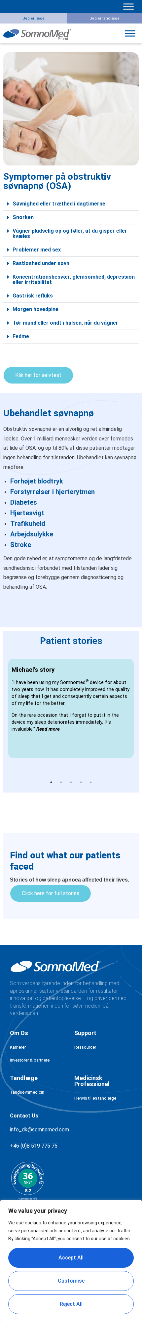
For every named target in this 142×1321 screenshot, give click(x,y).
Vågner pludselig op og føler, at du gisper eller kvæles (70, 233)
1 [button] (51, 782)
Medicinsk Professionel (92, 1080)
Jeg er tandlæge (105, 18)
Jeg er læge (34, 18)
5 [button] (91, 782)
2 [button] (61, 782)
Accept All (71, 1257)
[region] (71, 1260)
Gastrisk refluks (33, 296)
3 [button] (71, 782)
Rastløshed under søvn (41, 263)
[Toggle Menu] (128, 6)
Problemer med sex (37, 250)
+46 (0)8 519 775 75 (33, 1146)
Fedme (21, 336)
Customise (71, 1281)
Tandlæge (24, 1077)
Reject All (71, 1304)
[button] (71, 204)
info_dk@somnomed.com (39, 1129)
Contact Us (24, 1116)
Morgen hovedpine (35, 309)
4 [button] (81, 782)
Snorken (23, 217)
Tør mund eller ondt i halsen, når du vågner (65, 323)
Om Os (19, 1032)
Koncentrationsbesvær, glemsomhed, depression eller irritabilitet (74, 279)
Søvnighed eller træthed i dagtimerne (59, 204)
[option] (71, 708)
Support (85, 1032)
